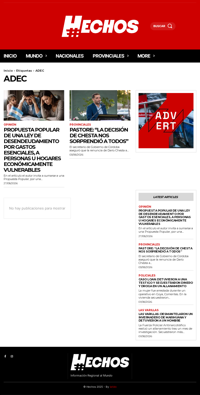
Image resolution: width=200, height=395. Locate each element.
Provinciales (80, 124)
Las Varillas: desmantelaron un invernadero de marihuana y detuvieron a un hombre (166, 317)
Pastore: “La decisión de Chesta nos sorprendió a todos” (99, 135)
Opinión (10, 124)
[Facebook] (5, 357)
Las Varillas (149, 310)
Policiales (147, 275)
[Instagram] (12, 357)
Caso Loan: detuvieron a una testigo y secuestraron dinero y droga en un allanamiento (166, 282)
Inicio (8, 70)
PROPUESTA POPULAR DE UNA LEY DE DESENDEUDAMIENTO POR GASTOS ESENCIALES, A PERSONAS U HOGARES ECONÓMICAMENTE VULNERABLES (32, 150)
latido (113, 386)
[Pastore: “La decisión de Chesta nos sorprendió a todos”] (100, 105)
